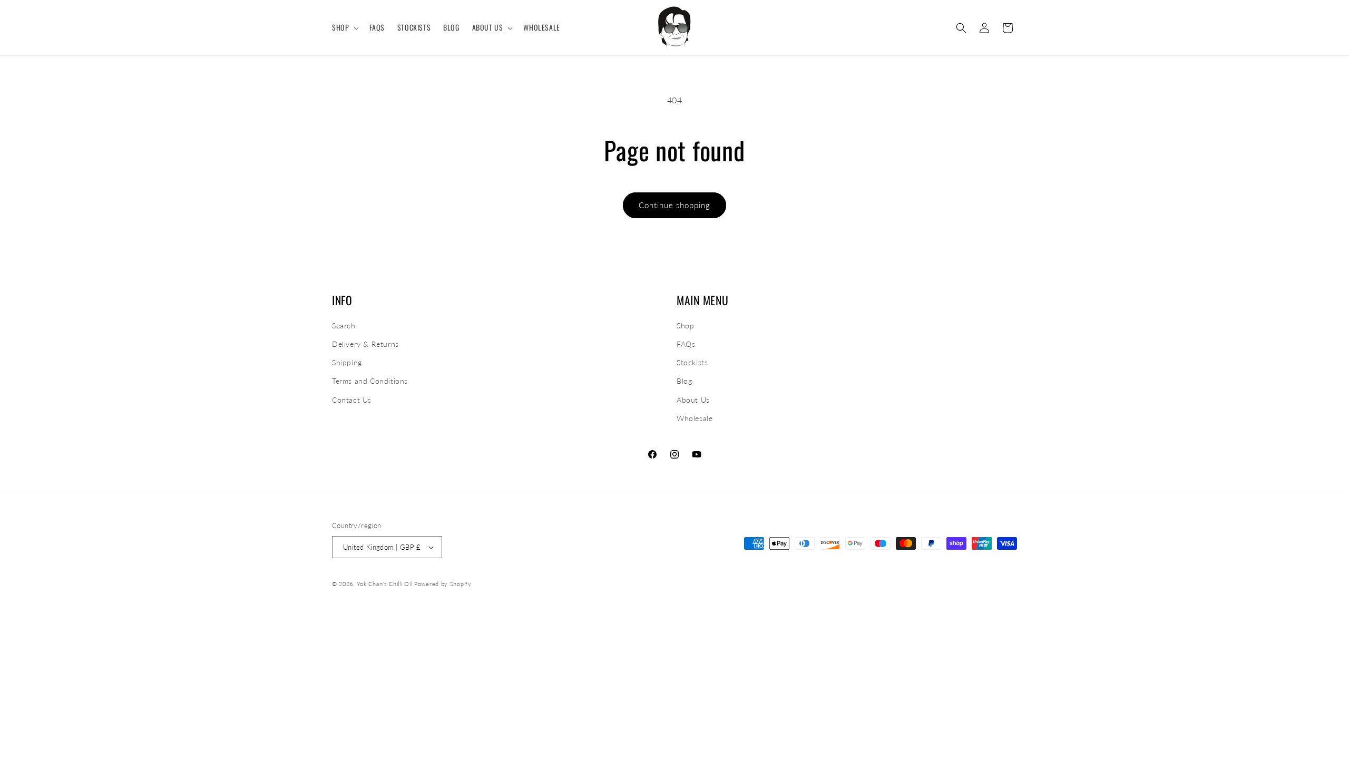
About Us (693, 399)
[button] (344, 27)
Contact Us (352, 399)
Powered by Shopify (443, 583)
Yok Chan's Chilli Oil (385, 583)
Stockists (692, 362)
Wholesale (694, 418)
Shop (685, 325)
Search (344, 325)
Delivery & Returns (365, 343)
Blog (684, 380)
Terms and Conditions (370, 380)
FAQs (686, 343)
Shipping (347, 362)
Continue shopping (674, 205)
